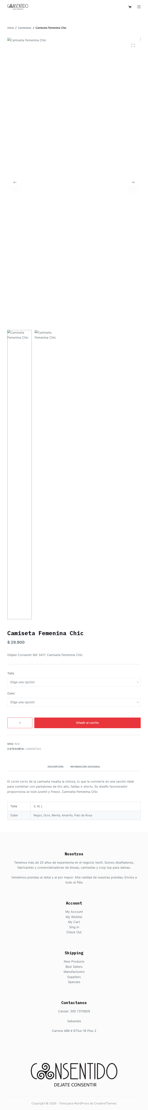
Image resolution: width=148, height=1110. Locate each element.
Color (11, 693)
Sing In (74, 927)
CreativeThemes (105, 1103)
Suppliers (74, 977)
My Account (74, 912)
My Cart (74, 922)
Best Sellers (74, 967)
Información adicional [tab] (85, 766)
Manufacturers (74, 972)
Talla (10, 673)
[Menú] (139, 6)
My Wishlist (74, 917)
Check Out (74, 932)
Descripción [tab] (55, 766)
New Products (74, 961)
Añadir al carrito (87, 723)
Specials (74, 982)
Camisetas (33, 748)
